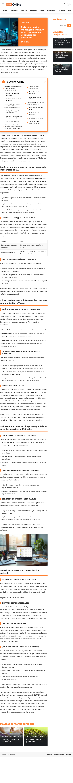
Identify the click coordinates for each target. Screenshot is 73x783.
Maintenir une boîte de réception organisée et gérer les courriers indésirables (13, 126)
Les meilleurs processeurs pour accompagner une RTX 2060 (62, 41)
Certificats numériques (36, 118)
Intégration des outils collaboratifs (12, 112)
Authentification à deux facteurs (36, 108)
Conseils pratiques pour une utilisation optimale (35, 103)
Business (25, 22)
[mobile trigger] (3, 4)
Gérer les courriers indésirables (35, 98)
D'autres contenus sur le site (17, 723)
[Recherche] (64, 4)
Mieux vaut (29, 227)
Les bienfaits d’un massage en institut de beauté (11, 739)
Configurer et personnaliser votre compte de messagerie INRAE (12, 88)
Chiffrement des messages (34, 113)
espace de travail (10, 187)
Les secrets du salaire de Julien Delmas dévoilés (62, 69)
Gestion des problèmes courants (13, 99)
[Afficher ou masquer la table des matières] (35, 82)
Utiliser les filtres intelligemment (34, 87)
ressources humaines (34, 179)
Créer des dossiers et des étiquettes (37, 92)
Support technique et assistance (13, 94)
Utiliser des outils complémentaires (34, 122)
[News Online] (13, 4)
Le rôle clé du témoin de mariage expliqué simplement (62, 55)
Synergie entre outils (12, 121)
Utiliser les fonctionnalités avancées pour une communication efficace (12, 105)
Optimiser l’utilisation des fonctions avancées (14, 117)
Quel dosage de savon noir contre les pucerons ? (35, 739)
